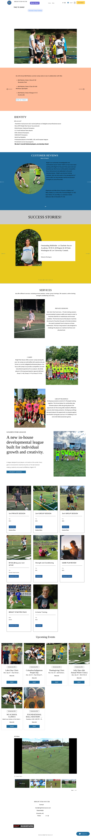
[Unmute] (18, 772)
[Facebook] (63, 2)
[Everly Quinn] (45, 206)
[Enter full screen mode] (75, 772)
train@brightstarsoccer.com (43, 808)
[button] (75, 3)
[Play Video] (37, 783)
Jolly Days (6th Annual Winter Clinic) (79, 671)
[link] (19, 513)
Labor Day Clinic (11, 670)
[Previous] (9, 89)
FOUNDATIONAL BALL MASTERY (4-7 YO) (34, 715)
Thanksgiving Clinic (56, 670)
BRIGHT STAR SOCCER (20, 1)
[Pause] (16, 772)
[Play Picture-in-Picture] (73, 772)
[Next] (81, 89)
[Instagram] (65, 2)
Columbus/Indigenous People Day (34, 671)
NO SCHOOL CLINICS (12, 715)
